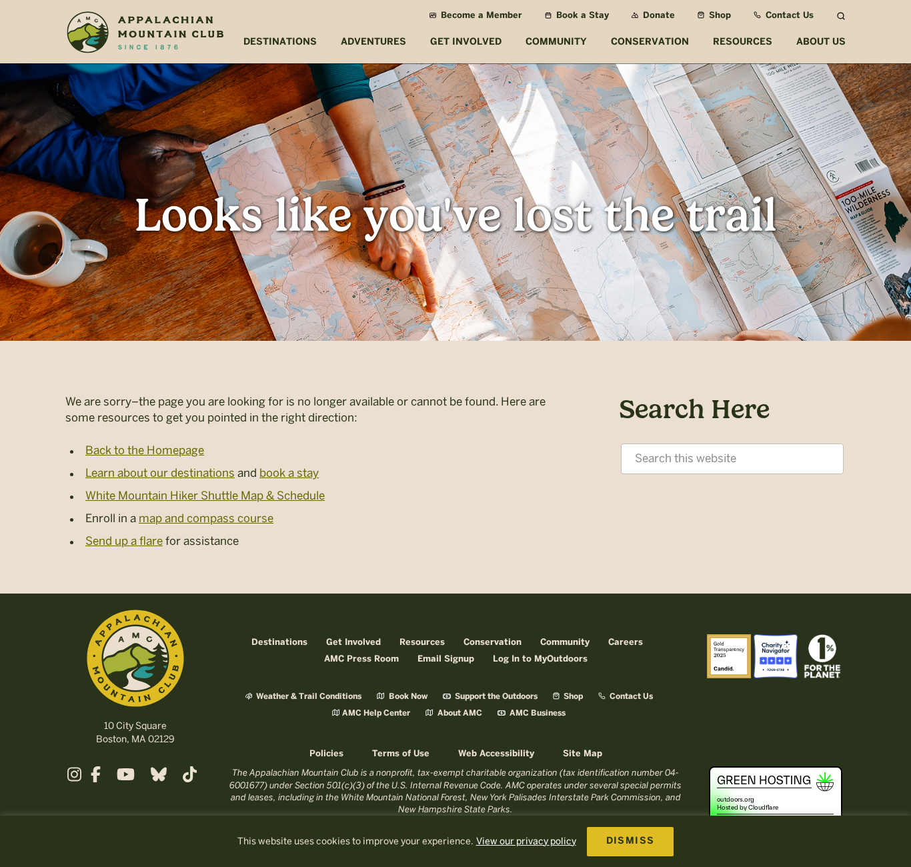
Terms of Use (400, 754)
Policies (326, 754)
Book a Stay (581, 15)
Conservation (493, 642)
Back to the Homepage (144, 450)
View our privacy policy (526, 841)
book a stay (289, 473)
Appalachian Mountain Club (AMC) (144, 34)
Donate (657, 15)
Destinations (279, 642)
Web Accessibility (496, 754)
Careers (625, 642)
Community (565, 642)
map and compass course (206, 518)
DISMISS (630, 841)
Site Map (582, 754)
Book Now (407, 696)
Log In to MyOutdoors (540, 659)
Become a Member (480, 15)
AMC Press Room (361, 659)
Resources (422, 642)
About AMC (458, 713)
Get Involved (353, 642)
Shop (718, 15)
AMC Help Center (376, 713)
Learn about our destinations (160, 473)
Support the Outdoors (495, 696)
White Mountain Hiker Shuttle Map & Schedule (205, 495)
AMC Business (537, 713)
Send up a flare (124, 541)
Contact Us (788, 15)
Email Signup (445, 659)
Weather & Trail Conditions (307, 696)
